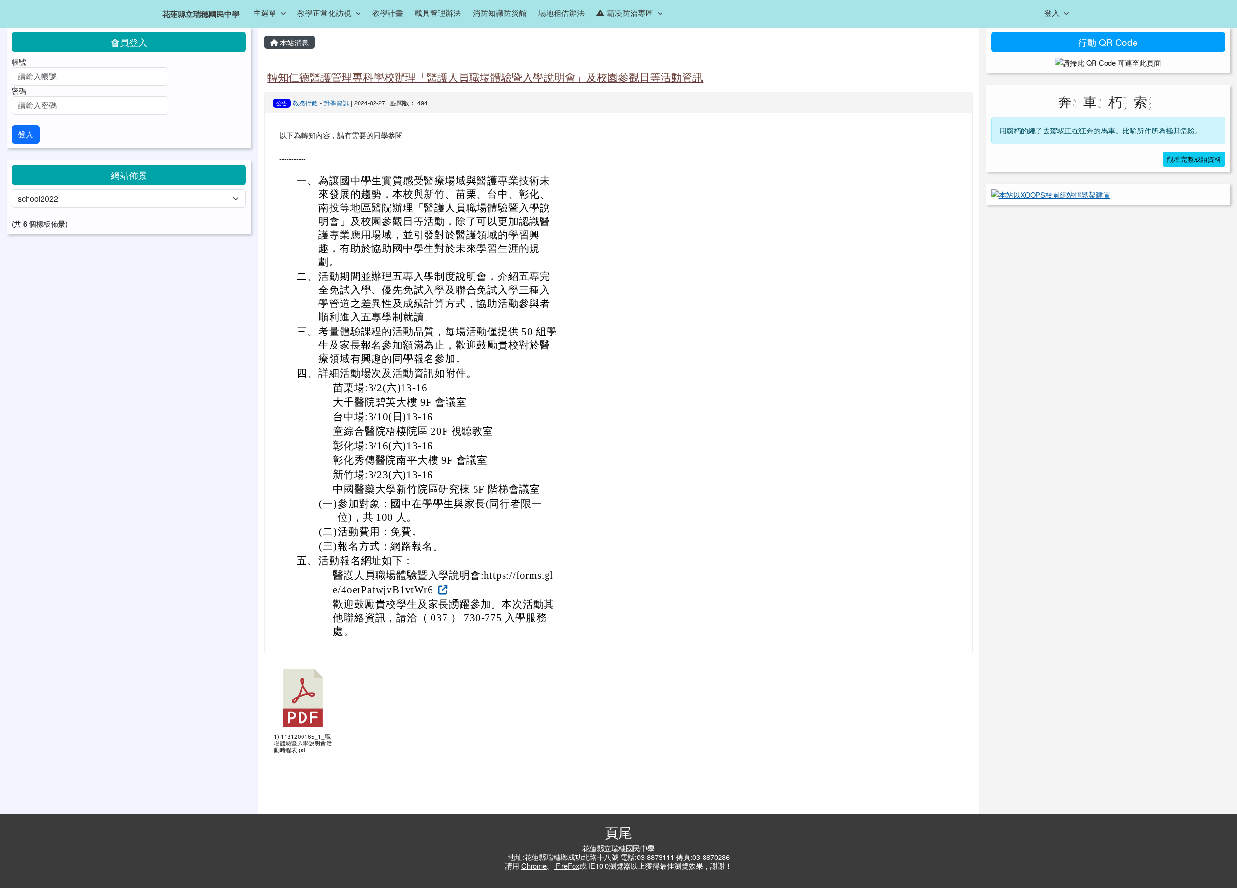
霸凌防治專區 (630, 12)
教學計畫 (387, 12)
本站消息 (293, 42)
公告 (281, 103)
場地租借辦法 (561, 12)
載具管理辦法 (438, 12)
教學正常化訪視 (324, 12)
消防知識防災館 (500, 12)
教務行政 (305, 102)
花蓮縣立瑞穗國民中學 (201, 13)
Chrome (534, 865)
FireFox (566, 865)
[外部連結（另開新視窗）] (442, 589)
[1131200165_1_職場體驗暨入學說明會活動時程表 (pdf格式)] (303, 698)
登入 (1052, 12)
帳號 (19, 62)
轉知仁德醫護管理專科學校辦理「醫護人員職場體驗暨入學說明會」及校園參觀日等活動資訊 (485, 76)
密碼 (19, 91)
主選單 (264, 12)
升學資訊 (336, 102)
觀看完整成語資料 (1194, 159)
